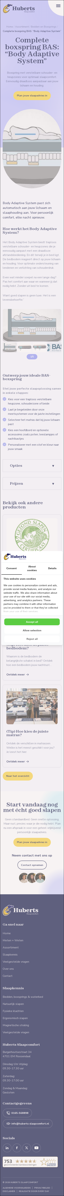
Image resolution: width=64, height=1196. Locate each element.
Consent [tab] (11, 568)
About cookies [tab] (32, 568)
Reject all (32, 638)
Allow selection (32, 630)
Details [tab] (52, 568)
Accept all (32, 621)
